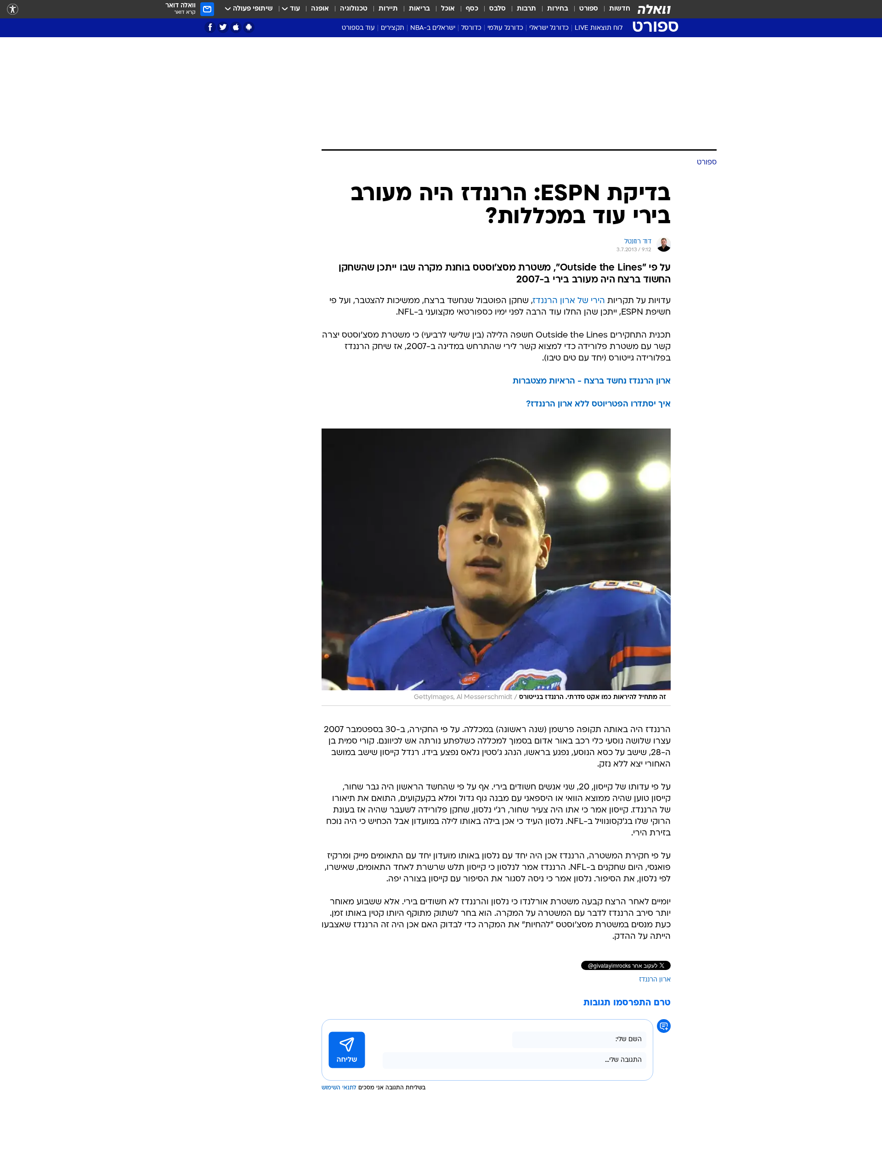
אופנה (320, 9)
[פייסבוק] (210, 27)
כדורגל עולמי (505, 28)
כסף (472, 9)
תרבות (526, 9)
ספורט (588, 9)
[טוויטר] (223, 27)
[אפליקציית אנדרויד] (248, 27)
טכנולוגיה (354, 9)
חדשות (619, 9)
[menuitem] (614, 9)
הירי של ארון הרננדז (569, 301)
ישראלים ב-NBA (432, 28)
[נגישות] (12, 9)
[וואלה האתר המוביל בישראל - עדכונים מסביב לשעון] (654, 9)
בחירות (557, 9)
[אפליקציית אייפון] (236, 27)
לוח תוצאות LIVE (598, 28)
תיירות (388, 9)
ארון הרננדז (655, 980)
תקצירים (392, 28)
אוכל (448, 9)
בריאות (419, 9)
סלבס (497, 9)
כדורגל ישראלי (549, 28)
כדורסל (471, 28)
